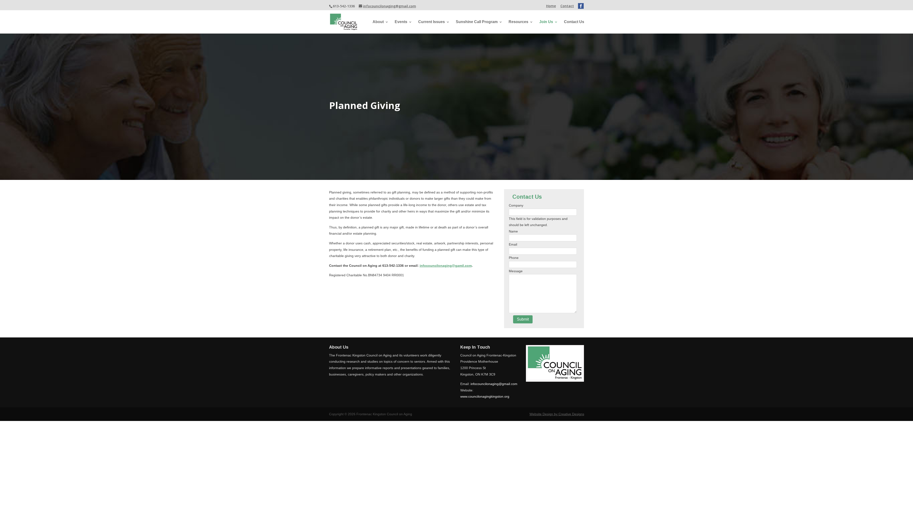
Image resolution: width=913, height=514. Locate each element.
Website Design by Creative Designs (556, 414)
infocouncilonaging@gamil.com (446, 265)
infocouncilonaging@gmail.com (494, 384)
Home (551, 6)
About (378, 22)
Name (513, 231)
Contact (567, 6)
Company (516, 205)
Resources (518, 22)
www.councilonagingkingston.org (484, 396)
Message (516, 271)
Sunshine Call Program (477, 22)
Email (513, 244)
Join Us (546, 22)
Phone (514, 258)
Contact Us (574, 22)
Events (401, 22)
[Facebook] (581, 5)
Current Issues (431, 22)
